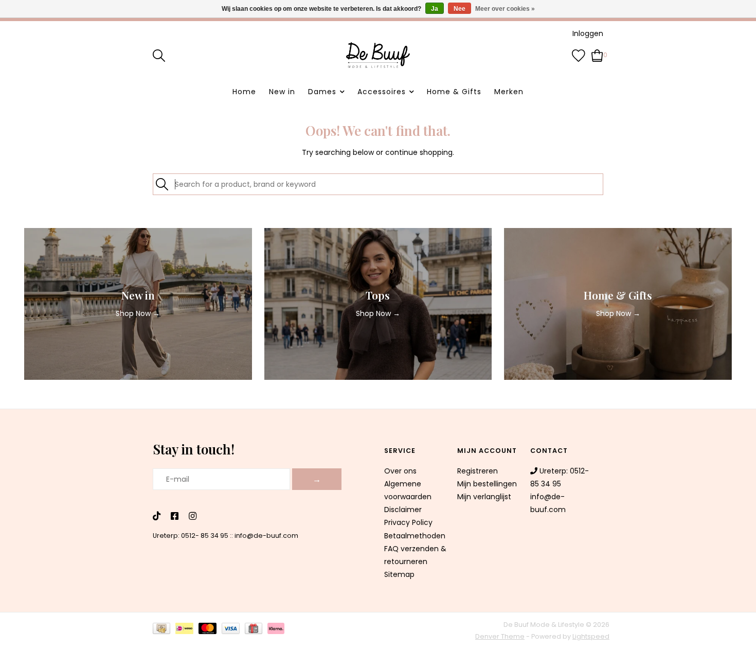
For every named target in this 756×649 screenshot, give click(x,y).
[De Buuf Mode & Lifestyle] (378, 55)
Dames (322, 91)
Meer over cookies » (505, 8)
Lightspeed (590, 636)
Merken (509, 91)
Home (244, 91)
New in (282, 91)
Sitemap (399, 574)
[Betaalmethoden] (164, 630)
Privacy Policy (408, 522)
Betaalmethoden (414, 536)
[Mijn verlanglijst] (578, 54)
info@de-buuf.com (266, 535)
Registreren (477, 471)
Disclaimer (403, 509)
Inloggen (587, 33)
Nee (459, 8)
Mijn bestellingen (487, 484)
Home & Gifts (454, 91)
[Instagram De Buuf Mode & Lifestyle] (192, 516)
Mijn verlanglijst (484, 497)
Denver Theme (500, 636)
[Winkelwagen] (597, 54)
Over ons (400, 471)
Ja (434, 8)
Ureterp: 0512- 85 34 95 (190, 535)
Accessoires (381, 91)
